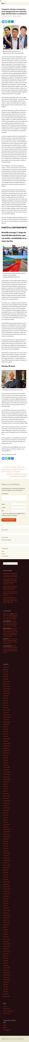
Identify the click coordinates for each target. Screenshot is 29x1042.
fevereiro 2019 (6, 882)
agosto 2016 (6, 953)
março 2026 (5, 679)
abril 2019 (5, 877)
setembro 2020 (6, 836)
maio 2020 (5, 846)
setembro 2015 (6, 979)
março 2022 (5, 793)
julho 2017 (5, 927)
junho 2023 (5, 757)
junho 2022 (5, 786)
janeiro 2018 (6, 913)
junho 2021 (5, 815)
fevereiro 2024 (6, 738)
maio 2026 (5, 674)
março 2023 (5, 765)
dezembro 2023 (6, 743)
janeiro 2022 (6, 798)
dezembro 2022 (6, 772)
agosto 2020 (6, 839)
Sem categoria (17, 16)
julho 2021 (5, 812)
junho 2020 (5, 843)
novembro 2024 (6, 717)
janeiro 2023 (6, 769)
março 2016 (5, 965)
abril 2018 (5, 905)
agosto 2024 (6, 724)
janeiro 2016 (6, 970)
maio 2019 (5, 874)
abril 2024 (5, 734)
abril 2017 (5, 934)
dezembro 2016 (6, 944)
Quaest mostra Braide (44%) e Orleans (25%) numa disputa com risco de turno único (10, 587)
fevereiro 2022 (6, 796)
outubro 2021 (6, 805)
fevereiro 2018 (6, 910)
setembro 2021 (6, 808)
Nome (4, 504)
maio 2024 (5, 731)
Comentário (5, 493)
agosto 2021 (6, 810)
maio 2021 (5, 817)
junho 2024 (5, 729)
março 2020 (5, 851)
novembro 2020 (6, 831)
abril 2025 (5, 705)
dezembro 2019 (6, 858)
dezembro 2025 (6, 686)
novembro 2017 (6, 917)
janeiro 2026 (6, 683)
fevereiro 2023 (6, 767)
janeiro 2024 (6, 741)
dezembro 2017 (6, 915)
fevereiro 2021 (6, 824)
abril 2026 (5, 676)
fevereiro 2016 (6, 967)
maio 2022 (5, 788)
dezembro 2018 (6, 886)
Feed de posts (6, 1008)
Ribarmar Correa (7, 613)
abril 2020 (5, 848)
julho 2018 (5, 898)
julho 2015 (5, 984)
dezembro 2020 (6, 829)
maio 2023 (5, 760)
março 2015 (5, 994)
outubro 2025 (6, 691)
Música (3, 551)
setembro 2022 (6, 779)
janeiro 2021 (6, 827)
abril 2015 (5, 991)
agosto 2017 (6, 924)
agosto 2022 (6, 781)
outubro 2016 (6, 948)
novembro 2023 (6, 746)
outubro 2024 (6, 719)
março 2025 (5, 707)
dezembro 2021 (6, 800)
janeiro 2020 (6, 855)
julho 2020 (5, 841)
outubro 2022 (6, 777)
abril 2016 (5, 963)
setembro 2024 (6, 722)
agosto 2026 (6, 667)
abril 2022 (5, 791)
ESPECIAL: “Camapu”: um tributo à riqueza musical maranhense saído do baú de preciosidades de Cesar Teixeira (10, 649)
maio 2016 (5, 960)
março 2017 (5, 936)
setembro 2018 (6, 893)
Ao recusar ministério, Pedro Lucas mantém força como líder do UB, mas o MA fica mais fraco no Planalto (14, 469)
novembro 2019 (6, 860)
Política (3, 553)
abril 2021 (5, 819)
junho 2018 (5, 901)
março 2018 (5, 908)
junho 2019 (5, 872)
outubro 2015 (6, 977)
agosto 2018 (6, 896)
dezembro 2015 (6, 972)
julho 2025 (5, 698)
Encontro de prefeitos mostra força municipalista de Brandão (16, 475)
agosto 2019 (6, 867)
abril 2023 (5, 762)
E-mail (4, 507)
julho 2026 (5, 669)
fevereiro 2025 (6, 710)
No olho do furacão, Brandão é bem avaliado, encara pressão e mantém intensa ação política (10, 575)
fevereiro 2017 (6, 939)
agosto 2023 (6, 753)
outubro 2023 (6, 748)
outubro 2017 (6, 920)
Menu (3, 3)
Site (3, 510)
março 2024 (5, 736)
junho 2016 (5, 958)
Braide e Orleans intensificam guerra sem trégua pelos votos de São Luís (10, 593)
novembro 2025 (6, 688)
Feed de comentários (8, 1011)
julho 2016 (5, 955)
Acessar (5, 1006)
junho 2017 (5, 929)
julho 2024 (5, 726)
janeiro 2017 (6, 941)
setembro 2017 (6, 922)
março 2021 (5, 822)
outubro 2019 (6, 862)
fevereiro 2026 (6, 681)
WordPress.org (6, 1013)
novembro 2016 (6, 946)
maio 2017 (5, 932)
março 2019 (5, 879)
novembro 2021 (6, 803)
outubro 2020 (6, 834)
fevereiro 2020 (6, 853)
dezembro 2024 (6, 714)
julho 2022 (5, 784)
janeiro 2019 (6, 884)
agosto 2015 (6, 982)
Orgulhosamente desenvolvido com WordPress (13, 1039)
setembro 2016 (6, 951)
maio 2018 (5, 903)
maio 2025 (5, 703)
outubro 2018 (6, 891)
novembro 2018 (6, 889)
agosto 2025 (6, 695)
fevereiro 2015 (6, 996)
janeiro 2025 (6, 712)
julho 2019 (5, 870)
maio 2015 (5, 989)
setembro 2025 (6, 693)
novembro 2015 (6, 975)
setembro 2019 (6, 865)
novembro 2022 (6, 774)
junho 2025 (5, 700)
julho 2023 (5, 755)
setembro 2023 (6, 750)
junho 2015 (5, 987)
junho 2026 (5, 672)
